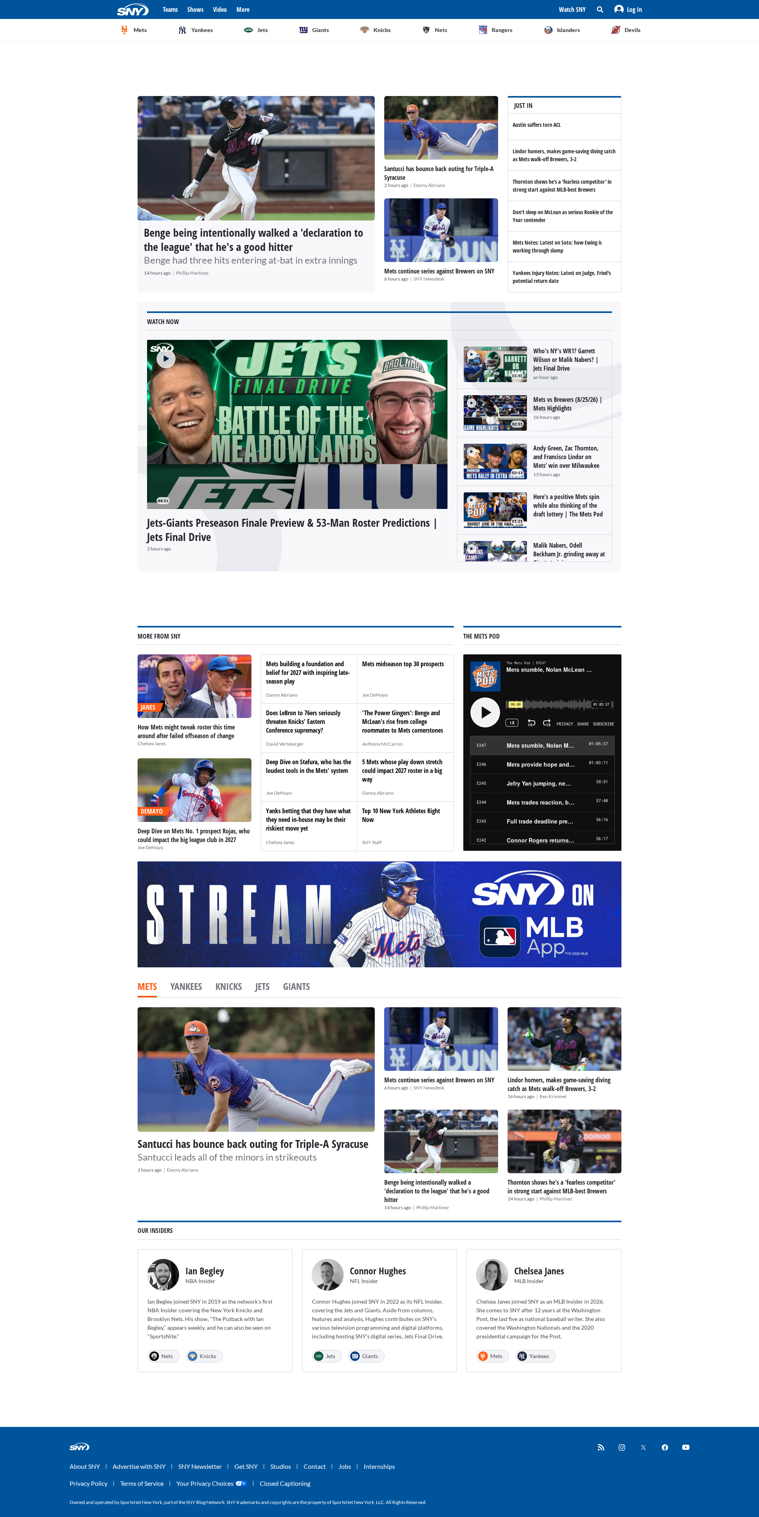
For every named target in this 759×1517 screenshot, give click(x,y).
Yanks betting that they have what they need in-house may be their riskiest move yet (308, 820)
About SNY (85, 1466)
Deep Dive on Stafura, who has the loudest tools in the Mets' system (308, 766)
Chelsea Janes (152, 743)
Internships (379, 1466)
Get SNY (246, 1466)
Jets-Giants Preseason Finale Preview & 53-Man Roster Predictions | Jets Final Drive (292, 529)
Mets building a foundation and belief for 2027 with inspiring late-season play (308, 673)
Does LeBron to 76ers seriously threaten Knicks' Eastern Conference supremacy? (303, 722)
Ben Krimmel (553, 1096)
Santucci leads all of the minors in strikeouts (227, 1157)
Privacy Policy (89, 1483)
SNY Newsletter (200, 1466)
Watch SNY (572, 9)
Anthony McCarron (382, 744)
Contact (315, 1466)
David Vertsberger (285, 744)
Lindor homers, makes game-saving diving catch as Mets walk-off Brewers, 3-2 (564, 155)
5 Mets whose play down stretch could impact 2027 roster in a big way (402, 771)
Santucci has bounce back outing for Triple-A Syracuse (253, 1143)
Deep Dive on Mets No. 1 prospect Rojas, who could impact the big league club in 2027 (194, 835)
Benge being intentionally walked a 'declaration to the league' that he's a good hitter (253, 239)
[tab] (147, 987)
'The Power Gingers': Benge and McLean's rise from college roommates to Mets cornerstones (402, 722)
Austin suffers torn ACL (537, 124)
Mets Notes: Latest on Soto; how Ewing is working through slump (557, 246)
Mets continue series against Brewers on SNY (439, 271)
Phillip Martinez (192, 273)
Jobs (344, 1466)
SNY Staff (371, 842)
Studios (280, 1466)
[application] (297, 424)
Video (220, 9)
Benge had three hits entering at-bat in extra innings (250, 260)
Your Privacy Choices (205, 1483)
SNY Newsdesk (428, 279)
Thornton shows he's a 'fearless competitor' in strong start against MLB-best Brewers (562, 185)
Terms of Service (142, 1483)
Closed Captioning (285, 1483)
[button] (628, 9)
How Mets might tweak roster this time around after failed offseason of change (186, 731)
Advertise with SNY (139, 1466)
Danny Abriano (429, 185)
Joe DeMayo (150, 847)
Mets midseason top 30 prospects (403, 664)
